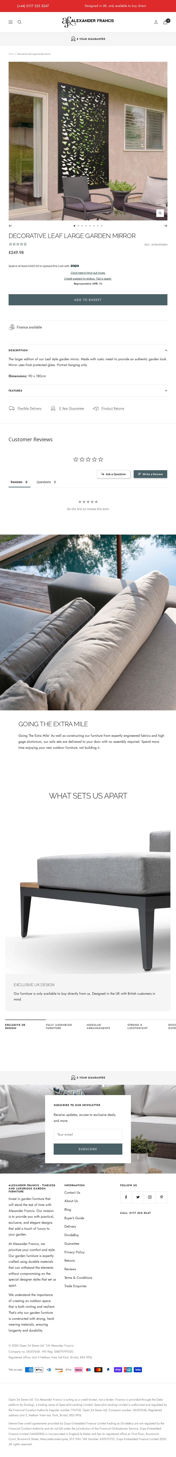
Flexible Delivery (29, 408)
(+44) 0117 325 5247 (33, 5)
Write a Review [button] (153, 474)
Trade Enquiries (75, 1286)
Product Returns (113, 408)
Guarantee (71, 1243)
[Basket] (165, 22)
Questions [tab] (44, 482)
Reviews (70, 1269)
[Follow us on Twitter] (138, 1197)
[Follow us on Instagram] (150, 1197)
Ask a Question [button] (116, 474)
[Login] (156, 22)
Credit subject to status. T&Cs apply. (88, 278)
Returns (69, 1260)
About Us (71, 1200)
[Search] (19, 22)
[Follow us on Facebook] (126, 1197)
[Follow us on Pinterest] (161, 1197)
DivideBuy (71, 1234)
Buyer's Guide (74, 1218)
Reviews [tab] (16, 482)
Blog (67, 1209)
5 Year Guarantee (71, 408)
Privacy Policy (74, 1252)
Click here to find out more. (88, 273)
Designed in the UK (91, 39)
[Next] (165, 225)
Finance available (29, 327)
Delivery (70, 1226)
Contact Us (72, 1192)
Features (15, 391)
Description (18, 350)
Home (11, 54)
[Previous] (10, 225)
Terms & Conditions (78, 1277)
